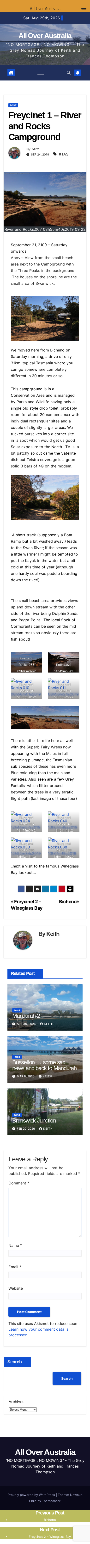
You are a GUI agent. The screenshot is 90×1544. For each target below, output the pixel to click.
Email (14, 1266)
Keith (36, 149)
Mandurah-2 (26, 1016)
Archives (16, 1401)
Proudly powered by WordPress (32, 1495)
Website (15, 1288)
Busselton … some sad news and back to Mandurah (44, 1065)
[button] (69, 72)
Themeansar (51, 1501)
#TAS (63, 154)
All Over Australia (44, 36)
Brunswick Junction (34, 1120)
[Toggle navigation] (40, 73)
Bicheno (68, 901)
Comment (18, 1183)
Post (13, 105)
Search (14, 1361)
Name (15, 1245)
